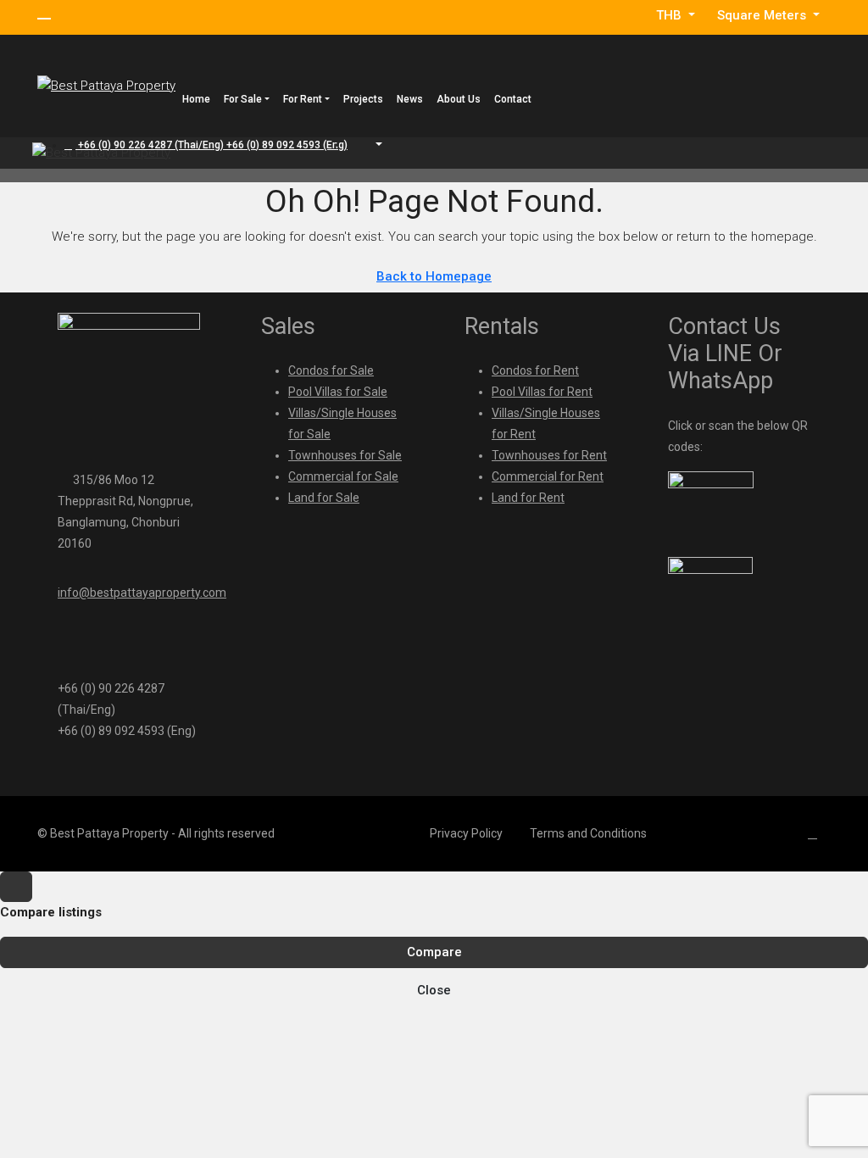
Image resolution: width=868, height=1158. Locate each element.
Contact (512, 99)
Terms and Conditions (588, 833)
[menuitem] (206, 145)
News (410, 99)
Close (434, 990)
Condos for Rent (535, 370)
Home (196, 99)
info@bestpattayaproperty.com (142, 592)
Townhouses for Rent (549, 455)
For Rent (302, 99)
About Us (459, 99)
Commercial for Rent (548, 476)
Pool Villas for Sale (337, 391)
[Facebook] (816, 833)
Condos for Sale (331, 370)
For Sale (243, 99)
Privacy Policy (466, 833)
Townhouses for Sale (345, 455)
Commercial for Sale (343, 476)
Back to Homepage (434, 276)
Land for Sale (323, 497)
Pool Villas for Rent (542, 391)
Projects (363, 99)
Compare (434, 952)
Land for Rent (528, 497)
